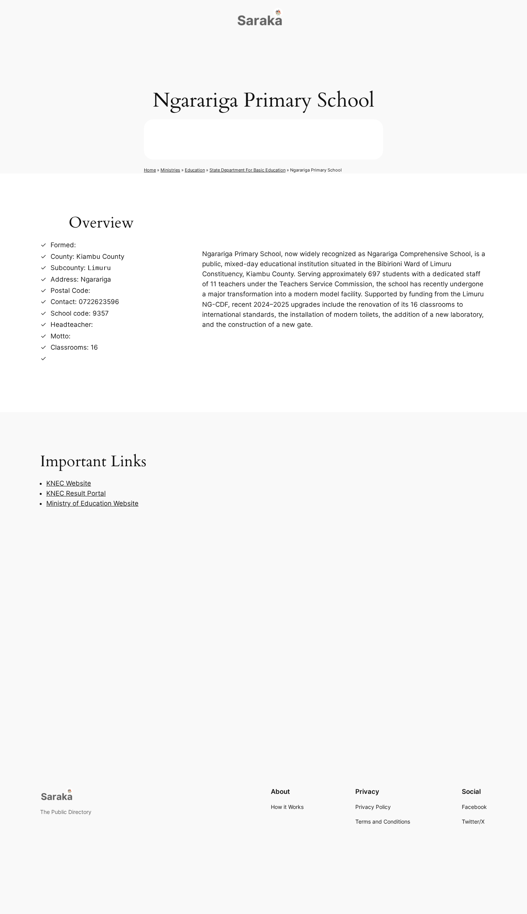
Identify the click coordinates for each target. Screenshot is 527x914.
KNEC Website (68, 483)
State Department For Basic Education (247, 170)
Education (195, 170)
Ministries (170, 170)
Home (150, 170)
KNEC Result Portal (76, 493)
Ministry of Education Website (92, 503)
